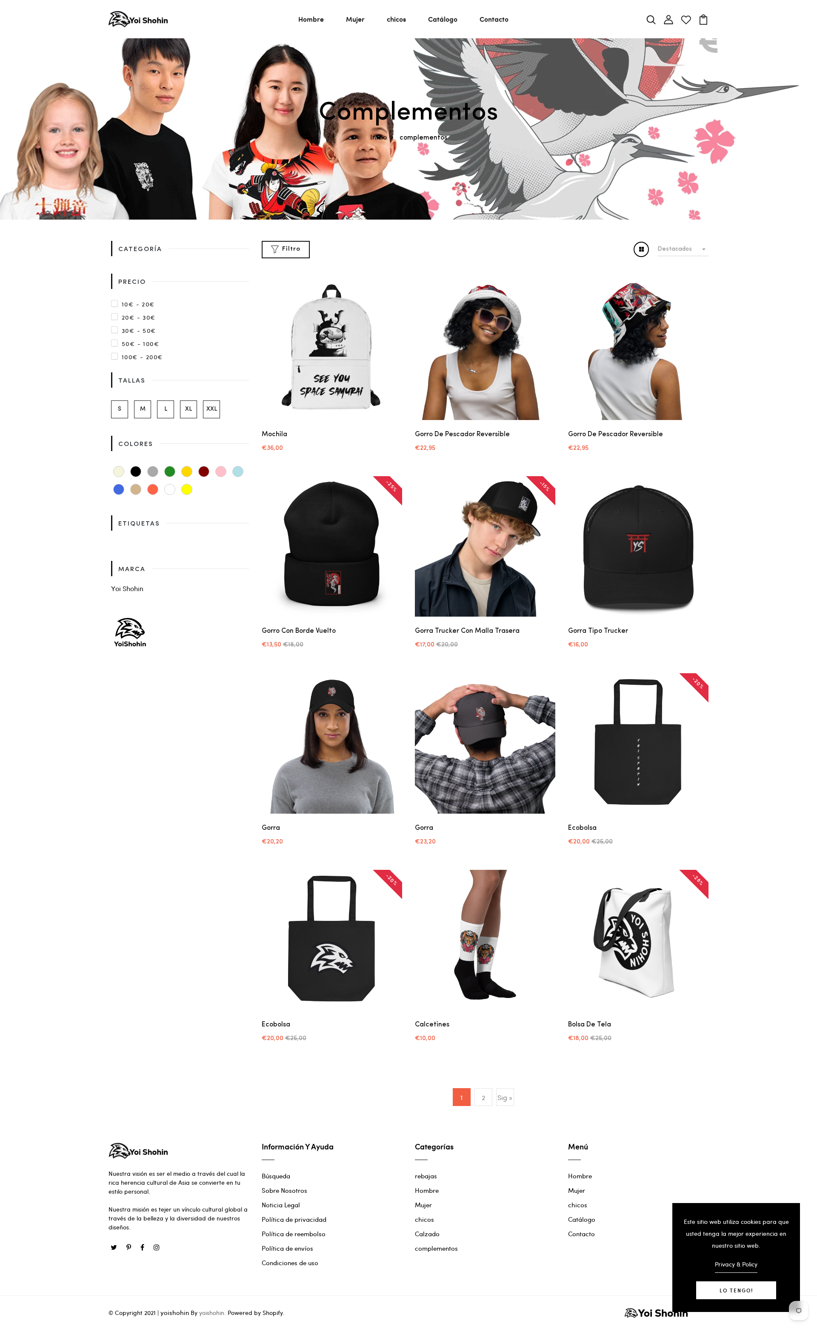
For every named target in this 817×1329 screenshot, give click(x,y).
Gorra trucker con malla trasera (467, 631)
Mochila (274, 434)
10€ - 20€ (138, 304)
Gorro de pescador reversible (462, 434)
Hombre (311, 19)
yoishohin (174, 1312)
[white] (169, 489)
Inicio (378, 136)
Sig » (504, 1097)
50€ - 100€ (140, 344)
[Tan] (135, 489)
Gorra (271, 828)
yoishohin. (212, 1313)
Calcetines (432, 1024)
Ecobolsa (582, 828)
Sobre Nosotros (284, 1190)
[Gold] (186, 471)
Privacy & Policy (736, 1264)
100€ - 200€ (142, 357)
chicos (396, 19)
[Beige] (118, 471)
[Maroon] (203, 471)
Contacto (494, 19)
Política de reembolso (294, 1233)
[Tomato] (152, 489)
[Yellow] (186, 489)
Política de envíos (287, 1248)
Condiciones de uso (290, 1262)
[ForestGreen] (169, 471)
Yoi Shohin (127, 588)
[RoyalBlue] (118, 489)
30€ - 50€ (139, 330)
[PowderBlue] (237, 471)
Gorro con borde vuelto (299, 631)
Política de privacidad (294, 1219)
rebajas (426, 1176)
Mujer (355, 19)
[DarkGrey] (152, 471)
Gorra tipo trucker (598, 631)
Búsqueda (276, 1176)
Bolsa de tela (589, 1024)
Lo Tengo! (736, 1290)
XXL (211, 409)
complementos (436, 1248)
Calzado (427, 1233)
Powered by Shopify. (255, 1313)
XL (188, 409)
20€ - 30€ (139, 317)
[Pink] (220, 471)
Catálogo (442, 19)
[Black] (135, 471)
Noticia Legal (281, 1204)
